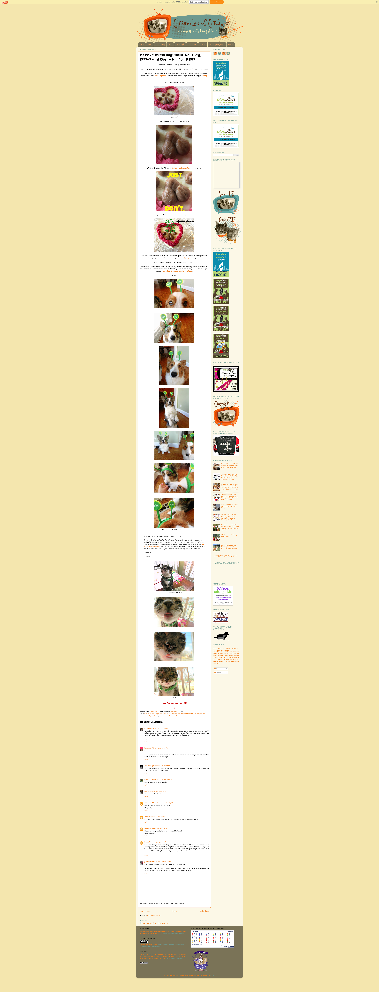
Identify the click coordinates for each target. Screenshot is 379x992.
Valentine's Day (173, 716)
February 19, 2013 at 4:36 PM (164, 779)
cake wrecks (147, 713)
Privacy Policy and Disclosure (174, 958)
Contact (202, 44)
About (150, 44)
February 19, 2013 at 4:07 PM (161, 766)
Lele (231, 651)
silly (150, 716)
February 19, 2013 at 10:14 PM (159, 816)
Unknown (147, 828)
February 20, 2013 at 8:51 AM (157, 842)
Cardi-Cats (192, 44)
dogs (175, 713)
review (221, 661)
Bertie (215, 648)
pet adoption (234, 659)
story (228, 661)
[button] (189, 2)
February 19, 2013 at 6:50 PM (158, 791)
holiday (183, 713)
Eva (238, 648)
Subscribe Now (216, 2)
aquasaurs (236, 655)
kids (220, 659)
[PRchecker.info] (144, 963)
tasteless (161, 716)
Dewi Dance (170, 713)
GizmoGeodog (148, 766)
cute (161, 713)
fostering (236, 657)
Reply (146, 742)
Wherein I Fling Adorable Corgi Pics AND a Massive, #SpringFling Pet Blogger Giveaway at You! (229, 517)
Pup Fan (146, 791)
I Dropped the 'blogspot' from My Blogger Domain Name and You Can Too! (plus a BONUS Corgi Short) (230, 527)
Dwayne (234, 648)
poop (204, 713)
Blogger (212, 975)
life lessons (226, 659)
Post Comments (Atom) (153, 915)
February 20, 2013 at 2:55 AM (158, 828)
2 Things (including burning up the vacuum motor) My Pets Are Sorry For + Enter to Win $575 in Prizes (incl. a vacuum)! (230, 486)
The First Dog (160, 44)
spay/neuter (155, 716)
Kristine (146, 842)
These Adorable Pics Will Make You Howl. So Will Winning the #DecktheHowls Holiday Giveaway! (229, 497)
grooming (216, 659)
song (225, 661)
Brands (230, 44)
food (179, 713)
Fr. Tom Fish (148, 728)
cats (153, 713)
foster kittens (230, 657)
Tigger (231, 655)
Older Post (204, 911)
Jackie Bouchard (149, 862)
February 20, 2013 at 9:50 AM (162, 862)
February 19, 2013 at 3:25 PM (160, 748)
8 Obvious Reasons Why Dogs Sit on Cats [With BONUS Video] (229, 506)
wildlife (215, 663)
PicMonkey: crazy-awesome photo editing (173, 933)
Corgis (157, 713)
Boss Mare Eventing (150, 779)
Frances (215, 651)
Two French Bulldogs (150, 803)
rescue (215, 661)
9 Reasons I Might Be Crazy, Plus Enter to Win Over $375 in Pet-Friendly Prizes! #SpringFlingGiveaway (230, 476)
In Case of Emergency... (216, 44)
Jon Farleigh (180, 44)
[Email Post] (181, 711)
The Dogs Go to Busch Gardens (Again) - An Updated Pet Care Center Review (226, 556)
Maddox (196, 713)
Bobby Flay (221, 648)
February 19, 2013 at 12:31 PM (160, 728)
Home (142, 44)
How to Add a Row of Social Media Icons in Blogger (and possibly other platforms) (229, 465)
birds (214, 657)
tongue (167, 716)
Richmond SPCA (223, 655)
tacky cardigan (235, 661)
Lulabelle (236, 651)
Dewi (170, 44)
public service (144, 716)
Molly (221, 653)
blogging (219, 657)
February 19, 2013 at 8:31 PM (165, 803)
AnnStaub (147, 816)
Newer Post (145, 911)
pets (200, 713)
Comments (219, 672)
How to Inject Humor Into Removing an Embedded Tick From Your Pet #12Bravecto (229, 546)
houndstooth (147, 748)
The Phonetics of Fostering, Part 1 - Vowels (229, 535)
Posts (217, 669)
